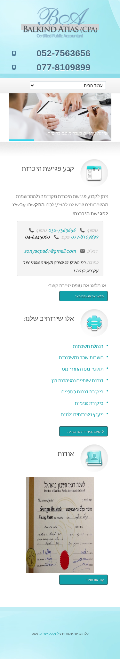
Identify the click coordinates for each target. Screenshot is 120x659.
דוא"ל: (92, 251)
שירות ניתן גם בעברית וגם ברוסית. (77, 133)
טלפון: (92, 230)
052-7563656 (62, 229)
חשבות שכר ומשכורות (81, 357)
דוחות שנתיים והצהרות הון (77, 380)
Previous (17, 114)
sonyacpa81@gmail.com (50, 250)
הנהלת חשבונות (88, 345)
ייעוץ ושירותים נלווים (82, 414)
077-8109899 (84, 236)
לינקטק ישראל (49, 633)
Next (43, 114)
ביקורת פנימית (89, 402)
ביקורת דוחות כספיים (82, 391)
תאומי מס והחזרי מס (82, 368)
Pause (30, 114)
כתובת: (92, 262)
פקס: (65, 237)
